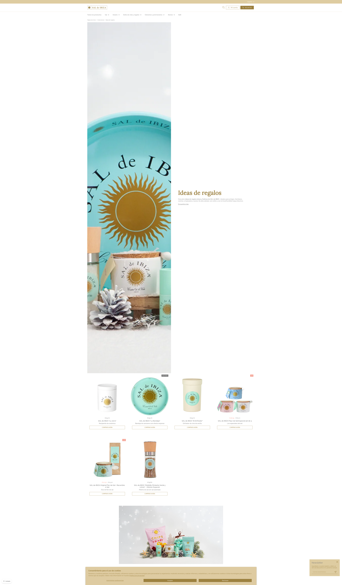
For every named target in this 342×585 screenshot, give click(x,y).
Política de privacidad (137, 575)
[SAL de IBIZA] (97, 7)
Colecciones (100, 20)
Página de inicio (91, 20)
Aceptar (170, 580)
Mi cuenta (234, 7)
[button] (247, 7)
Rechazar (225, 580)
